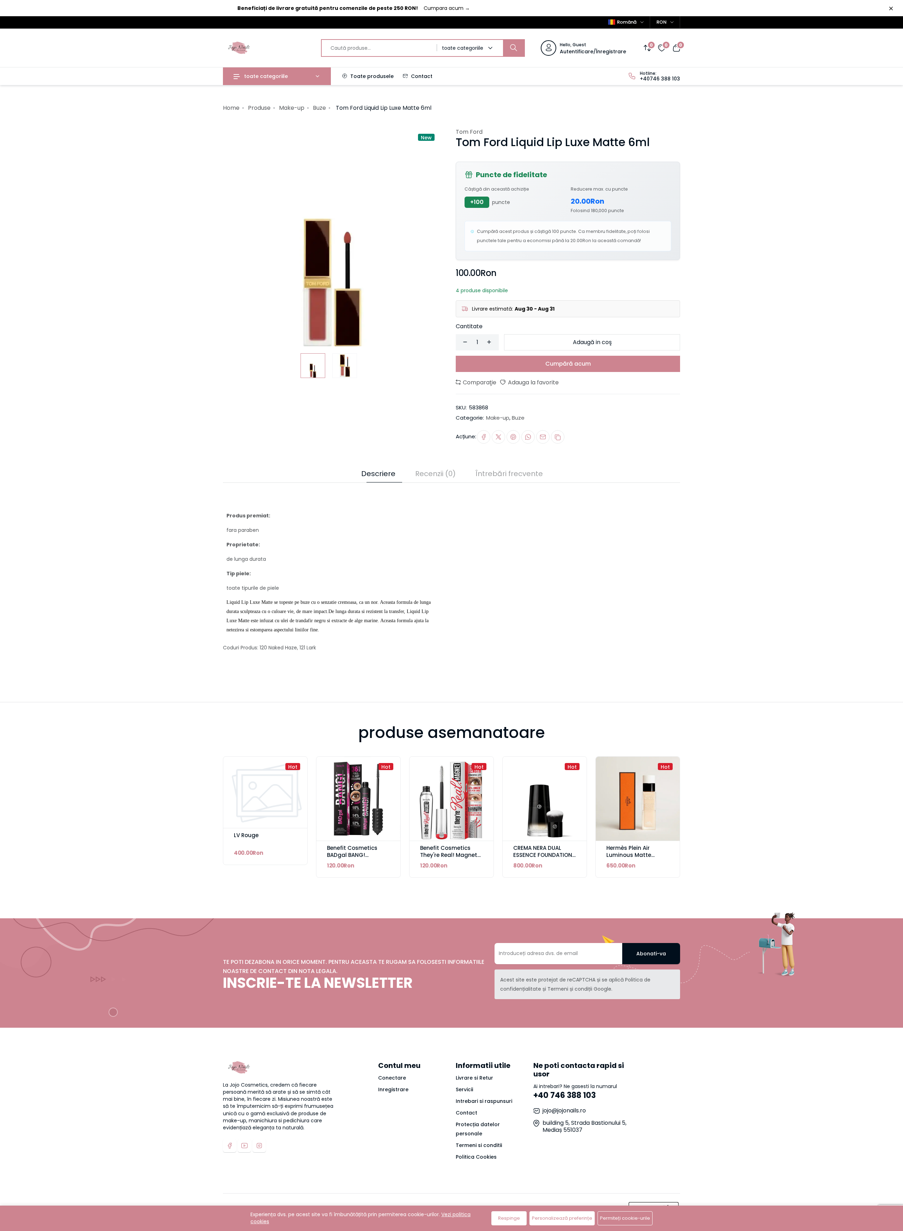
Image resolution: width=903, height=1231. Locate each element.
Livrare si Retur (474, 1077)
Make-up (291, 108)
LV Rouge (246, 835)
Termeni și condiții (569, 988)
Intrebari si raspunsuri (484, 1101)
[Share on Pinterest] (513, 436)
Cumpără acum (568, 364)
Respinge (509, 1218)
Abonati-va (651, 953)
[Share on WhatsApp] (528, 436)
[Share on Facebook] (483, 436)
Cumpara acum (447, 8)
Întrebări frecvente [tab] (509, 473)
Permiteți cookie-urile (625, 1218)
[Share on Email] (542, 436)
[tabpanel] (451, 572)
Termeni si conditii (479, 1145)
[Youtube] (244, 1145)
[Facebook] (229, 1145)
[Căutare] (513, 48)
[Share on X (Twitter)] (498, 436)
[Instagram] (259, 1145)
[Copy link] (557, 437)
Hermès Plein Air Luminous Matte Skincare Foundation (634, 855)
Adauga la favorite (533, 382)
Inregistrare (393, 1089)
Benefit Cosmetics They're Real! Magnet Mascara (448, 855)
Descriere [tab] (378, 473)
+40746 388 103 (660, 78)
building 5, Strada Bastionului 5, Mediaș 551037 (584, 1126)
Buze (319, 108)
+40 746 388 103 (564, 1095)
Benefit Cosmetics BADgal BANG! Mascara (352, 855)
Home (231, 108)
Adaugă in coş (592, 342)
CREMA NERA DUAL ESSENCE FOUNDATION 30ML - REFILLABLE (542, 855)
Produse (259, 108)
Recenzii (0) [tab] (435, 473)
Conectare (392, 1077)
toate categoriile (265, 76)
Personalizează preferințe (562, 1218)
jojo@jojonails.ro (564, 1110)
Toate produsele (371, 76)
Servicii (464, 1089)
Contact (421, 76)
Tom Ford (469, 132)
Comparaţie (478, 382)
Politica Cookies (476, 1156)
